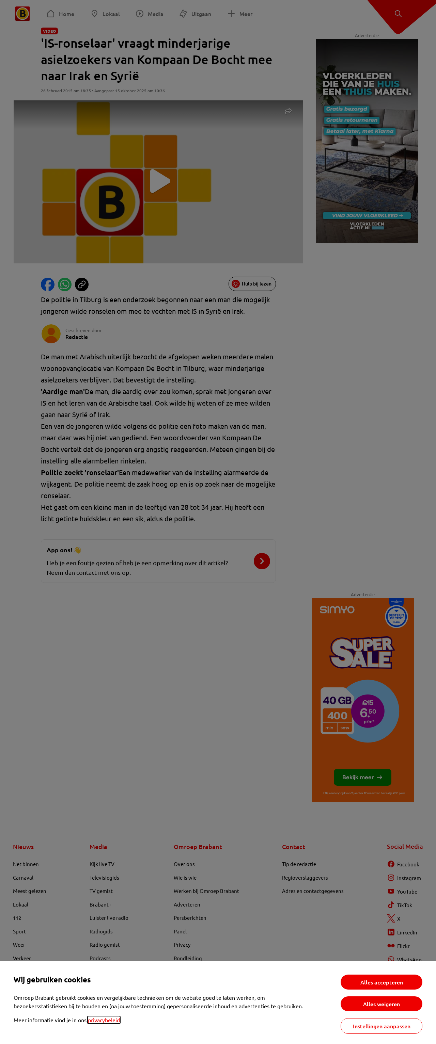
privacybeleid (104, 1019)
